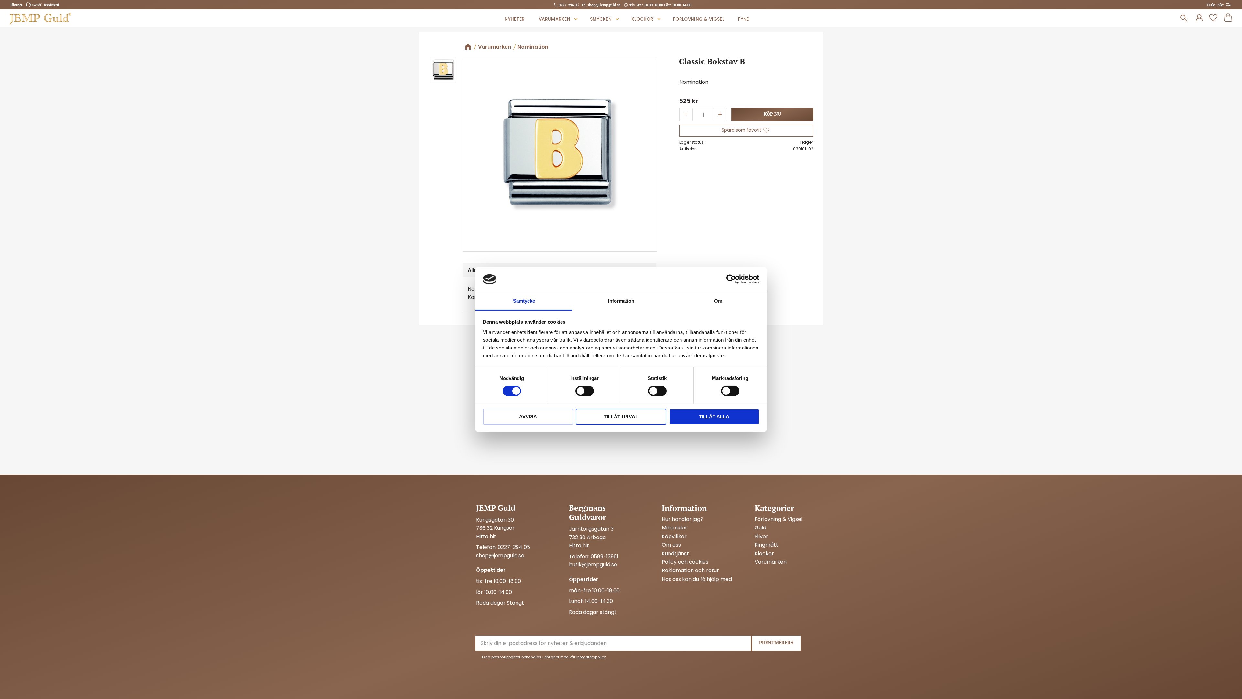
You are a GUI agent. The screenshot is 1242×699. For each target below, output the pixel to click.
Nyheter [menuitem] (515, 19)
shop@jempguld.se (604, 4)
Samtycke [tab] (524, 301)
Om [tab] (718, 301)
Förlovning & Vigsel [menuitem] (698, 19)
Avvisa (528, 416)
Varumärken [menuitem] (554, 19)
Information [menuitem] (684, 508)
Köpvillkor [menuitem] (674, 536)
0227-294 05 (569, 4)
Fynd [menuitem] (744, 19)
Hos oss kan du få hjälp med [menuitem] (697, 579)
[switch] (584, 391)
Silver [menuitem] (761, 536)
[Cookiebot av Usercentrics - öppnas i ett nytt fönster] (731, 279)
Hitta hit (486, 536)
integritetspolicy (591, 657)
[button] (1213, 18)
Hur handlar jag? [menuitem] (682, 519)
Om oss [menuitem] (671, 545)
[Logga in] (1199, 18)
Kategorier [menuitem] (774, 508)
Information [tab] (621, 301)
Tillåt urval (621, 416)
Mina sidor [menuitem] (674, 528)
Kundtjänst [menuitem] (675, 554)
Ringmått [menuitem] (766, 545)
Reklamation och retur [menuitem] (690, 570)
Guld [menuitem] (760, 528)
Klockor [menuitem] (642, 19)
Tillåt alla (714, 416)
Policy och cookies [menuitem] (685, 562)
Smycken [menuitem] (601, 19)
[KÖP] (772, 114)
